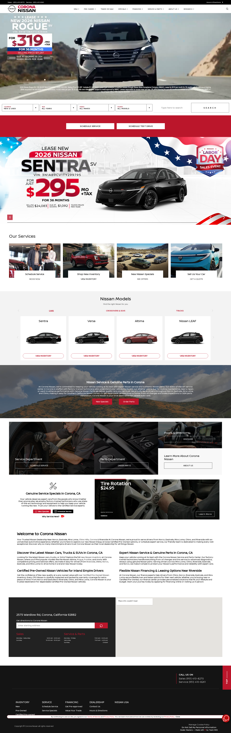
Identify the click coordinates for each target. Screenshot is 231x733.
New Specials (102, 401)
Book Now (88, 279)
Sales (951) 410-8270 (191, 678)
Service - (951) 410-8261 (35, 2)
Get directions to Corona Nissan (31, 620)
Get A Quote (34, 279)
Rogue (80, 559)
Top (226, 681)
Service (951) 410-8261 (192, 681)
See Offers (196, 279)
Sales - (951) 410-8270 (16, 2)
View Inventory (142, 279)
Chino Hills (84, 539)
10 (224, 178)
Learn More (205, 514)
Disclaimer (189, 217)
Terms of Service (94, 717)
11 (224, 180)
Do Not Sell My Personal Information (199, 727)
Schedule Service (39, 465)
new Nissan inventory (91, 557)
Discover (188, 439)
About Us (188, 465)
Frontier (88, 559)
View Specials (43, 511)
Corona (93, 539)
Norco (105, 561)
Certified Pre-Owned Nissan (96, 575)
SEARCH (210, 107)
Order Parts (129, 401)
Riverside (91, 561)
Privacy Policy (109, 717)
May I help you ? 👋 (217, 712)
